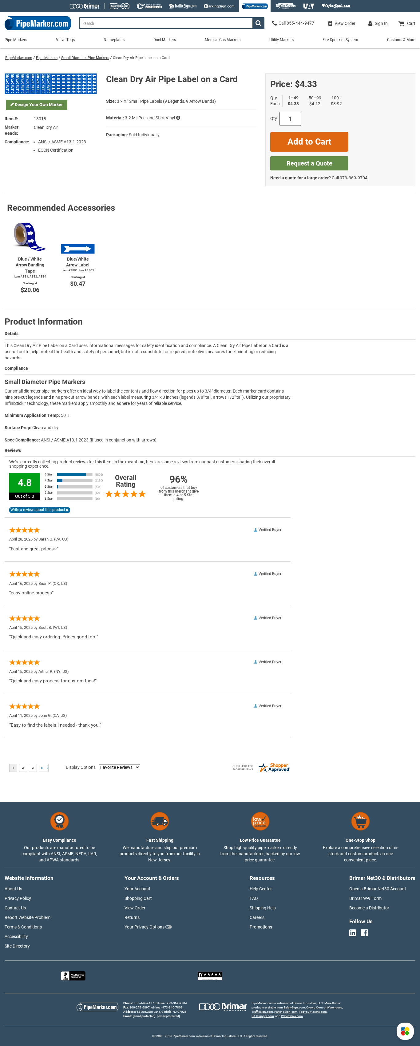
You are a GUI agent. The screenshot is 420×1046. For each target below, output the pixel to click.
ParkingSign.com (286, 1011)
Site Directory (17, 946)
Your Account (137, 888)
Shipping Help (263, 907)
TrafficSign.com (262, 1011)
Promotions (261, 926)
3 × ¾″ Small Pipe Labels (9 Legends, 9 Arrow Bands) (166, 101)
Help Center (261, 888)
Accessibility (16, 936)
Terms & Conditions (23, 926)
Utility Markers (281, 39)
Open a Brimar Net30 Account (377, 888)
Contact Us (15, 907)
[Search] (258, 23)
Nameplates (114, 39)
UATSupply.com (263, 1016)
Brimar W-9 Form (365, 898)
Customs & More (401, 39)
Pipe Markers (46, 58)
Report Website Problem (27, 917)
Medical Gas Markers (222, 39)
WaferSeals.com (292, 1016)
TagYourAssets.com (313, 1011)
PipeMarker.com (18, 58)
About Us (13, 888)
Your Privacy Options (144, 926)
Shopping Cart (138, 898)
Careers (257, 917)
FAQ (254, 898)
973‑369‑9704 (353, 177)
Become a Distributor (369, 907)
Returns (132, 917)
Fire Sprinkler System (340, 39)
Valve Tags (65, 39)
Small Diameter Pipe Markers (85, 58)
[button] (405, 1031)
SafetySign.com (294, 1007)
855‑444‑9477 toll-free (149, 1003)
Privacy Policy (18, 898)
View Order (135, 907)
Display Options (81, 767)
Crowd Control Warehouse (324, 1007)
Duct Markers (164, 39)
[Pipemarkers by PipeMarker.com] (35, 30)
